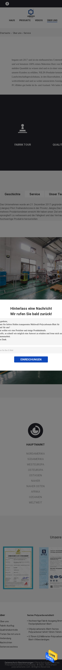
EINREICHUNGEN (31, 359)
